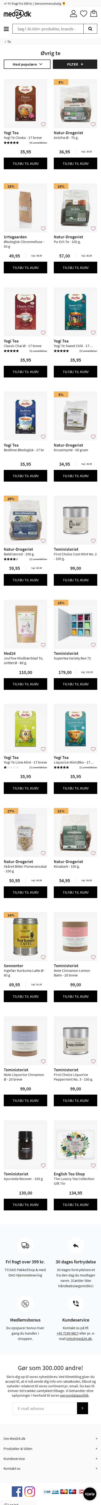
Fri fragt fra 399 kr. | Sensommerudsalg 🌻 (36, 3)
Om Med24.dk (14, 1438)
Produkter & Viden (18, 1448)
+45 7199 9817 (68, 1333)
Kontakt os (12, 1468)
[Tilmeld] (82, 1408)
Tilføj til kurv (26, 163)
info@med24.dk (79, 1338)
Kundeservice (14, 1458)
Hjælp (90, 1493)
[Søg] (90, 29)
